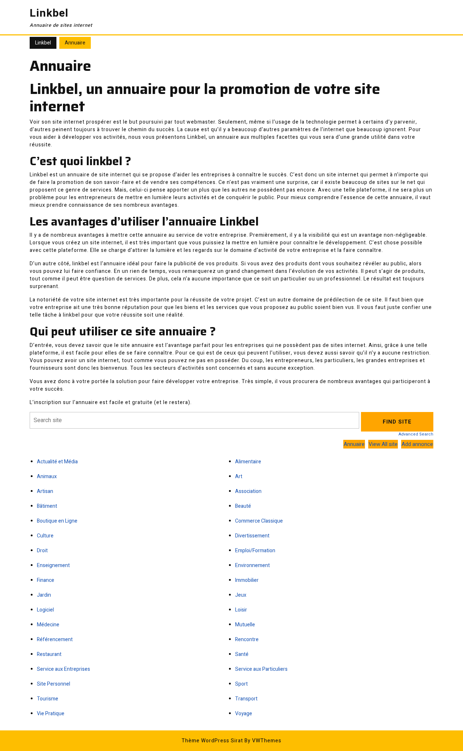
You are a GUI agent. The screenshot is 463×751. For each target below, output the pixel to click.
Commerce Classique (259, 521)
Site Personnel (53, 684)
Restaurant (49, 654)
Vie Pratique (50, 713)
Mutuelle (245, 624)
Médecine (48, 624)
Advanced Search (416, 434)
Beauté (243, 506)
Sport (241, 684)
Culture (45, 536)
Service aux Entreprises (63, 669)
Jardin (44, 595)
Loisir (241, 610)
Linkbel (49, 13)
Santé (242, 654)
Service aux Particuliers (261, 669)
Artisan (45, 491)
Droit (42, 550)
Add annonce (417, 444)
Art (238, 476)
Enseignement (53, 565)
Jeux (240, 595)
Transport (246, 699)
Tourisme (47, 699)
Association (248, 491)
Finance (45, 580)
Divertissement (252, 536)
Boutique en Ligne (57, 521)
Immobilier (247, 580)
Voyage (243, 713)
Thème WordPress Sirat (212, 740)
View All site (383, 444)
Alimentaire (248, 461)
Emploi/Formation (255, 550)
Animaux (47, 476)
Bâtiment (47, 506)
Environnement (252, 565)
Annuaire (354, 444)
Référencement (55, 639)
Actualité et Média (57, 461)
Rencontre (247, 639)
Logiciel (45, 610)
